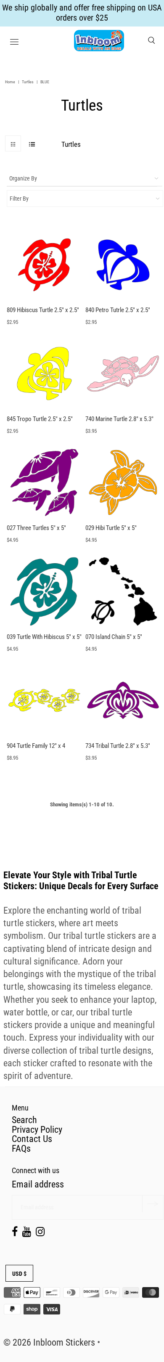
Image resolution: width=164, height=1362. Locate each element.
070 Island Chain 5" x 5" (113, 637)
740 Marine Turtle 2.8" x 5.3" (119, 419)
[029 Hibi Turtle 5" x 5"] (123, 482)
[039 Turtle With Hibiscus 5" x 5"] (44, 591)
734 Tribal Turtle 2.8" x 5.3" (117, 746)
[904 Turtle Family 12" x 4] (44, 700)
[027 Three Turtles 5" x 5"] (44, 482)
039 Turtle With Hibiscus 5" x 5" (44, 637)
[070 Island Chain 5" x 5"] (123, 591)
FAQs (21, 1148)
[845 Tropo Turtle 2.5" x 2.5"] (44, 373)
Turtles (28, 81)
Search (24, 1120)
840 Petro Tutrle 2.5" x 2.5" (117, 310)
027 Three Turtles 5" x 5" (36, 528)
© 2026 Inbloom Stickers (49, 1342)
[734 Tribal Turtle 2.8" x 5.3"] (123, 700)
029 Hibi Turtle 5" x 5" (111, 528)
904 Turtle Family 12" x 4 (36, 746)
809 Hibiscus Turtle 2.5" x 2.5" (43, 310)
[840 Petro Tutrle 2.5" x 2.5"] (123, 264)
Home (10, 81)
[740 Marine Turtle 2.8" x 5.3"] (123, 373)
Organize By (23, 178)
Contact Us (32, 1139)
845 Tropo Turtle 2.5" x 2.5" (40, 419)
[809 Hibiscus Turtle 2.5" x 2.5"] (44, 264)
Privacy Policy (37, 1129)
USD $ (19, 1273)
